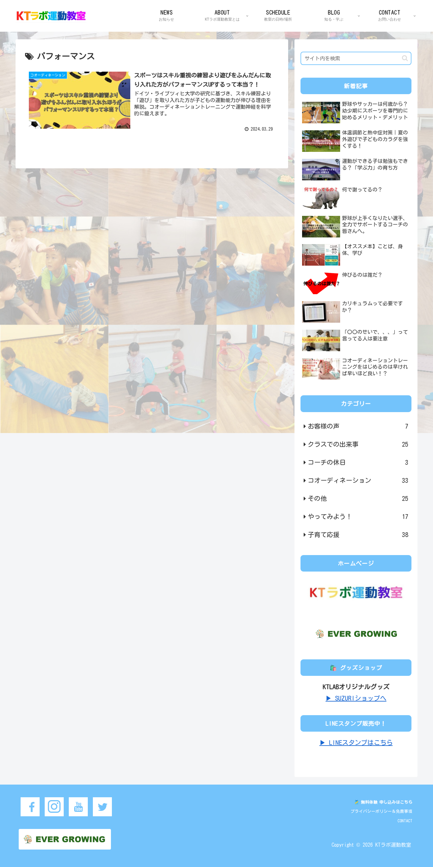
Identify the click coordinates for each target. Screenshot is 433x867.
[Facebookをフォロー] (30, 806)
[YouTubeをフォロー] (78, 806)
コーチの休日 (358, 462)
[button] (404, 58)
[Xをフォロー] (102, 806)
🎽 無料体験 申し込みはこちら (383, 802)
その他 (358, 498)
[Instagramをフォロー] (54, 806)
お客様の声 (358, 426)
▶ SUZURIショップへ (356, 698)
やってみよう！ (358, 516)
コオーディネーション (358, 480)
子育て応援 (358, 534)
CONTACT (404, 821)
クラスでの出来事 (358, 444)
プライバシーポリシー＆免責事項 (381, 811)
